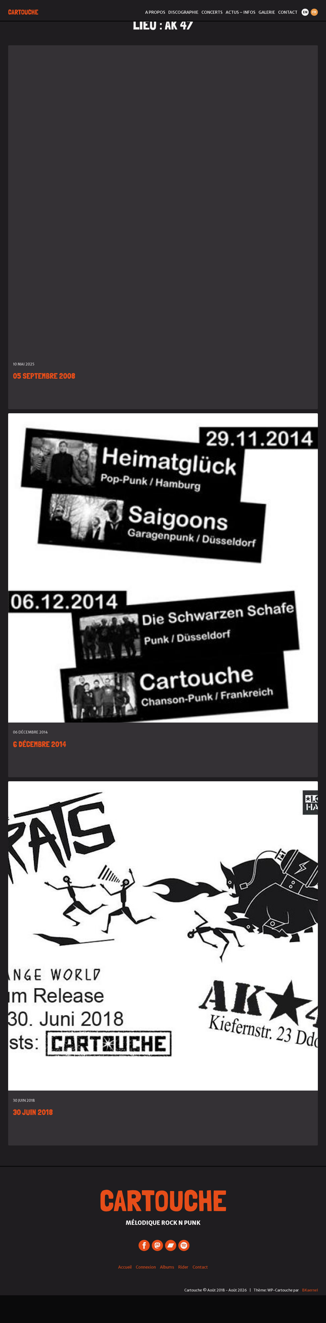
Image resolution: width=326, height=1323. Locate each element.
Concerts (212, 12)
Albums (167, 1267)
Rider (183, 1267)
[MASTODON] (157, 1245)
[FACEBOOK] (144, 1245)
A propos (155, 12)
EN (305, 12)
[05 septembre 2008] (163, 200)
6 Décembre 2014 (39, 744)
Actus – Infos (240, 12)
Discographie (183, 12)
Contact (287, 12)
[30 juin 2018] (163, 936)
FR (314, 12)
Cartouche (23, 12)
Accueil (125, 1267)
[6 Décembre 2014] (163, 568)
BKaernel (310, 1290)
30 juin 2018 (33, 1112)
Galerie (267, 12)
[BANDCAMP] (170, 1245)
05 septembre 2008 (44, 375)
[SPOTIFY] (183, 1245)
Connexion (146, 1267)
